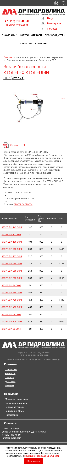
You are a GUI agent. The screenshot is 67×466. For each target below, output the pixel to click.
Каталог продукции (26, 57)
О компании (9, 35)
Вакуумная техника (15, 407)
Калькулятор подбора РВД (63, 97)
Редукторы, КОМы (14, 411)
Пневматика (11, 415)
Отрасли (36, 35)
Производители (55, 35)
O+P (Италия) (14, 78)
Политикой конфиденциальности (41, 456)
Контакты (41, 43)
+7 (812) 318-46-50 (17, 21)
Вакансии (26, 43)
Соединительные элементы (21, 60)
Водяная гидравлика (16, 403)
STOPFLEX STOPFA (23, 204)
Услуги (24, 35)
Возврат (9, 385)
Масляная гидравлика (52, 57)
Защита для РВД (47, 60)
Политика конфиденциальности (33, 355)
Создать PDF (18, 145)
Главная (7, 57)
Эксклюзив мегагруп (50, 359)
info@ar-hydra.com (17, 24)
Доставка (10, 381)
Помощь (9, 377)
